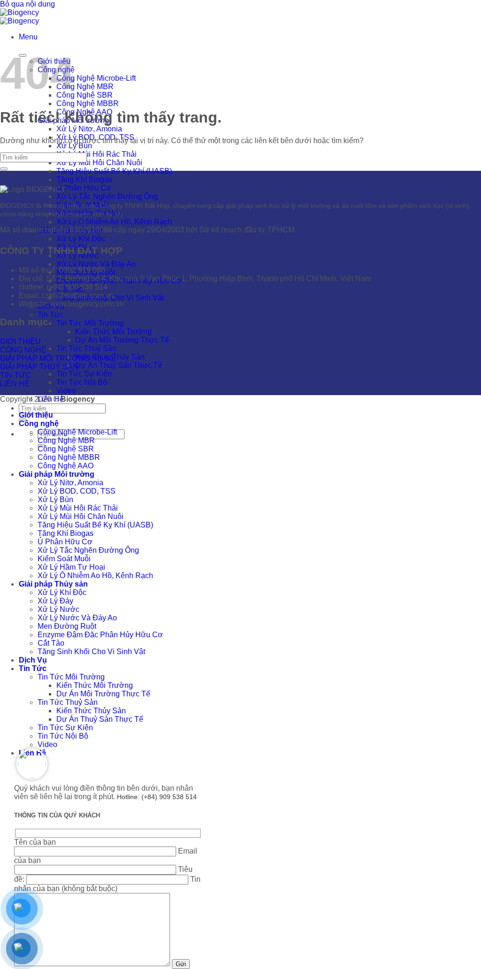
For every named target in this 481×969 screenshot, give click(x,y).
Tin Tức (50, 315)
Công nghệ (39, 423)
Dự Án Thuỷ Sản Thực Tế (118, 365)
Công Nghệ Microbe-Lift (96, 78)
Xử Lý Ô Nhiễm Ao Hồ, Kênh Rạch (114, 222)
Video (66, 391)
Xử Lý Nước (58, 609)
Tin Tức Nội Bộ (81, 382)
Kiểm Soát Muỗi (64, 559)
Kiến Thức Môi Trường (113, 332)
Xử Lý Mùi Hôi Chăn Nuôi (99, 163)
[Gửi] (4, 169)
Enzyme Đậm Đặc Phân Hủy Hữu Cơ (100, 635)
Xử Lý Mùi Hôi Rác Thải (96, 154)
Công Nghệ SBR (84, 95)
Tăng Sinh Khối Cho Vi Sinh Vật (91, 652)
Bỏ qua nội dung (27, 4)
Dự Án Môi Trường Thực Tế (122, 340)
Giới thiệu (36, 415)
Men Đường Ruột (67, 626)
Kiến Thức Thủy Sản (91, 711)
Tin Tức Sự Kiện (84, 374)
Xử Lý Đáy (55, 601)
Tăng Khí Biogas (84, 179)
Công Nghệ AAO (65, 466)
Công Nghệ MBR (85, 87)
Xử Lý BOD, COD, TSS (77, 491)
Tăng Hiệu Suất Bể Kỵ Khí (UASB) (114, 171)
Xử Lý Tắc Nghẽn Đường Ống (107, 196)
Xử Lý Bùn (74, 146)
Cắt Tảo (51, 643)
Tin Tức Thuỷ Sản (86, 348)
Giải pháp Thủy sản (53, 584)
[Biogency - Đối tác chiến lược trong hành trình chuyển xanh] (19, 16)
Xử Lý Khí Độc (80, 239)
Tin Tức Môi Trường (90, 323)
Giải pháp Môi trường (56, 474)
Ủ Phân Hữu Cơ (83, 188)
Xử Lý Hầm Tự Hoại (71, 567)
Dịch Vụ (33, 660)
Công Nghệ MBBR (87, 103)
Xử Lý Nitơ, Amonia (89, 129)
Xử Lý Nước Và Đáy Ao (96, 264)
